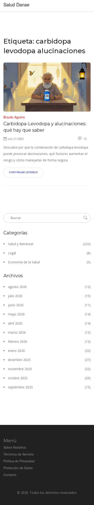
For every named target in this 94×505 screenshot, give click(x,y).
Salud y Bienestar (49, 244)
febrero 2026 (49, 341)
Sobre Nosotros (14, 447)
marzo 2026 (49, 332)
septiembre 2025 (49, 387)
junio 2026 (49, 305)
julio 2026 (49, 296)
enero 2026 (49, 350)
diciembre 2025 (49, 360)
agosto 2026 (49, 287)
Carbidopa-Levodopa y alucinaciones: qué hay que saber (44, 127)
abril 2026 (49, 323)
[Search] (85, 217)
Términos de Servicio (18, 454)
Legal (49, 253)
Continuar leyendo (23, 172)
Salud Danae (16, 4)
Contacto (9, 474)
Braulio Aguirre (14, 117)
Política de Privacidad (18, 461)
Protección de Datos (18, 468)
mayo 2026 (49, 314)
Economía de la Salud (49, 262)
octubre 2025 (49, 378)
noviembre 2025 (49, 369)
